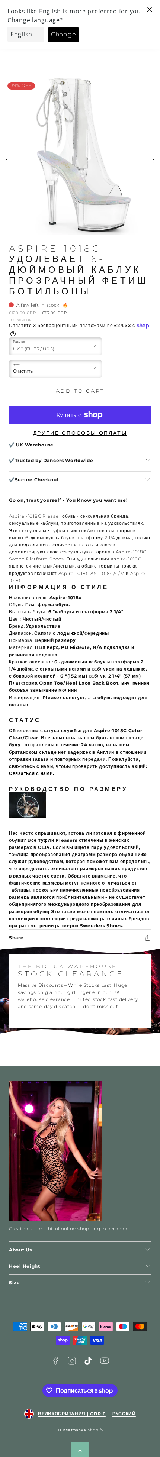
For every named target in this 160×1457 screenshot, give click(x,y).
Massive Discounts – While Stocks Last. (66, 985)
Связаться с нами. (31, 773)
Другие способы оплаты (80, 433)
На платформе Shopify (80, 1430)
